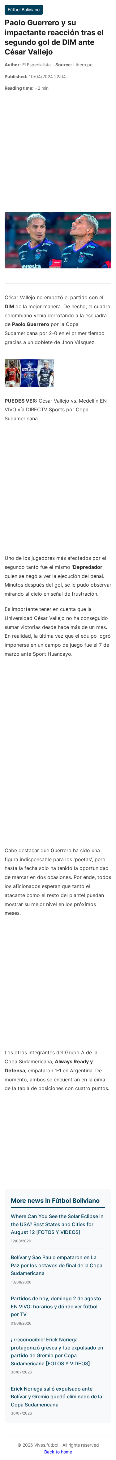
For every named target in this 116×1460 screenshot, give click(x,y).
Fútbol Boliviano (24, 9)
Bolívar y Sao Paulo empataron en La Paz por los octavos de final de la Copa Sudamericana (56, 1265)
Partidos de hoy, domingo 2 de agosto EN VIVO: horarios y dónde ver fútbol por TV (56, 1306)
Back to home (58, 1451)
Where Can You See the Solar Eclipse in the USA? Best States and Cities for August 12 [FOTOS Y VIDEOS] (57, 1224)
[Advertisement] (58, 152)
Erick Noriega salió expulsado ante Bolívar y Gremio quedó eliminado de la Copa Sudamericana (56, 1397)
